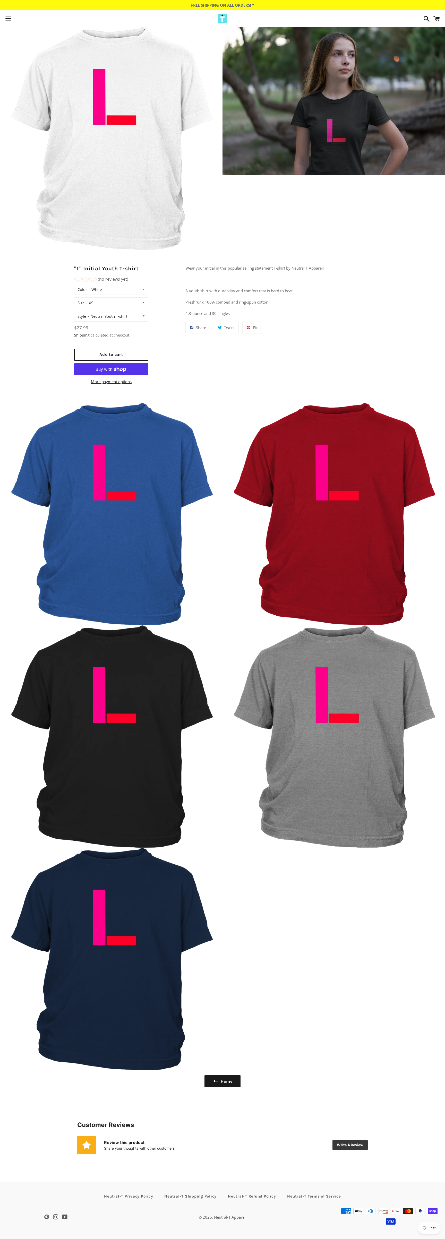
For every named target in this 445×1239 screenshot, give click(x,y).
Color (82, 289)
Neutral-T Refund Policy (252, 1196)
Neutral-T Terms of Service (314, 1196)
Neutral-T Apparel (229, 1217)
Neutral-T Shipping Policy (190, 1196)
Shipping (82, 335)
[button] (101, 280)
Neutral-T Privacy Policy (128, 1196)
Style (82, 316)
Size (81, 302)
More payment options (111, 381)
